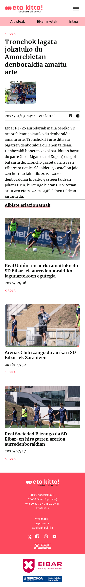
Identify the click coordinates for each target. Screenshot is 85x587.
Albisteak (17, 21)
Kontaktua (42, 508)
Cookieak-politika (42, 527)
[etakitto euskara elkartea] (23, 8)
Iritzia (73, 21)
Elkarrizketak (47, 21)
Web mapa (41, 518)
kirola (10, 33)
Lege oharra (41, 523)
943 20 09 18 (52, 503)
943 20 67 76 (33, 503)
